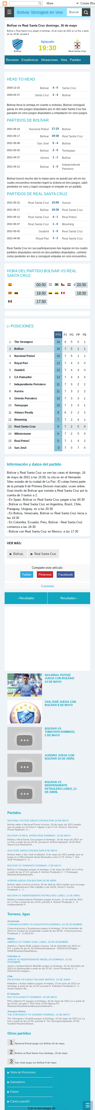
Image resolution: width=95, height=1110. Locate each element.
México (11, 938)
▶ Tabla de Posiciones (21, 1072)
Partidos (75, 60)
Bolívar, (18, 554)
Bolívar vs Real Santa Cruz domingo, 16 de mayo (39, 835)
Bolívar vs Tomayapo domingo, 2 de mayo (34, 865)
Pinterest (45, 574)
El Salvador (13, 994)
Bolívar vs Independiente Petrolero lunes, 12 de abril (43, 895)
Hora (64, 60)
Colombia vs (13, 956)
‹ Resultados (26, 598)
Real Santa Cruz (45, 554)
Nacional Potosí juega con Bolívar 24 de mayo (38, 820)
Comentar (47, 586)
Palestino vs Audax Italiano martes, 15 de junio (38, 979)
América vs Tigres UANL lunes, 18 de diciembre (37, 942)
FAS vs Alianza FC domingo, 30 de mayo (32, 997)
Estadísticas (29, 60)
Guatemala (13, 921)
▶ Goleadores (16, 1082)
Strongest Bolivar (16, 1011)
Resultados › (68, 598)
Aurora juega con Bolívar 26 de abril (32, 880)
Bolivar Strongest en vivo (40, 12)
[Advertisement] (47, 638)
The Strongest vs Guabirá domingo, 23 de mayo (38, 1014)
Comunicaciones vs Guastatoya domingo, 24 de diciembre (44, 924)
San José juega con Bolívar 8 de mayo (32, 850)
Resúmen (12, 60)
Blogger (61, 1108)
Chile (10, 976)
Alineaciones (49, 60)
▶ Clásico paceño (18, 1101)
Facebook (65, 574)
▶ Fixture (13, 1091)
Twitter (27, 574)
